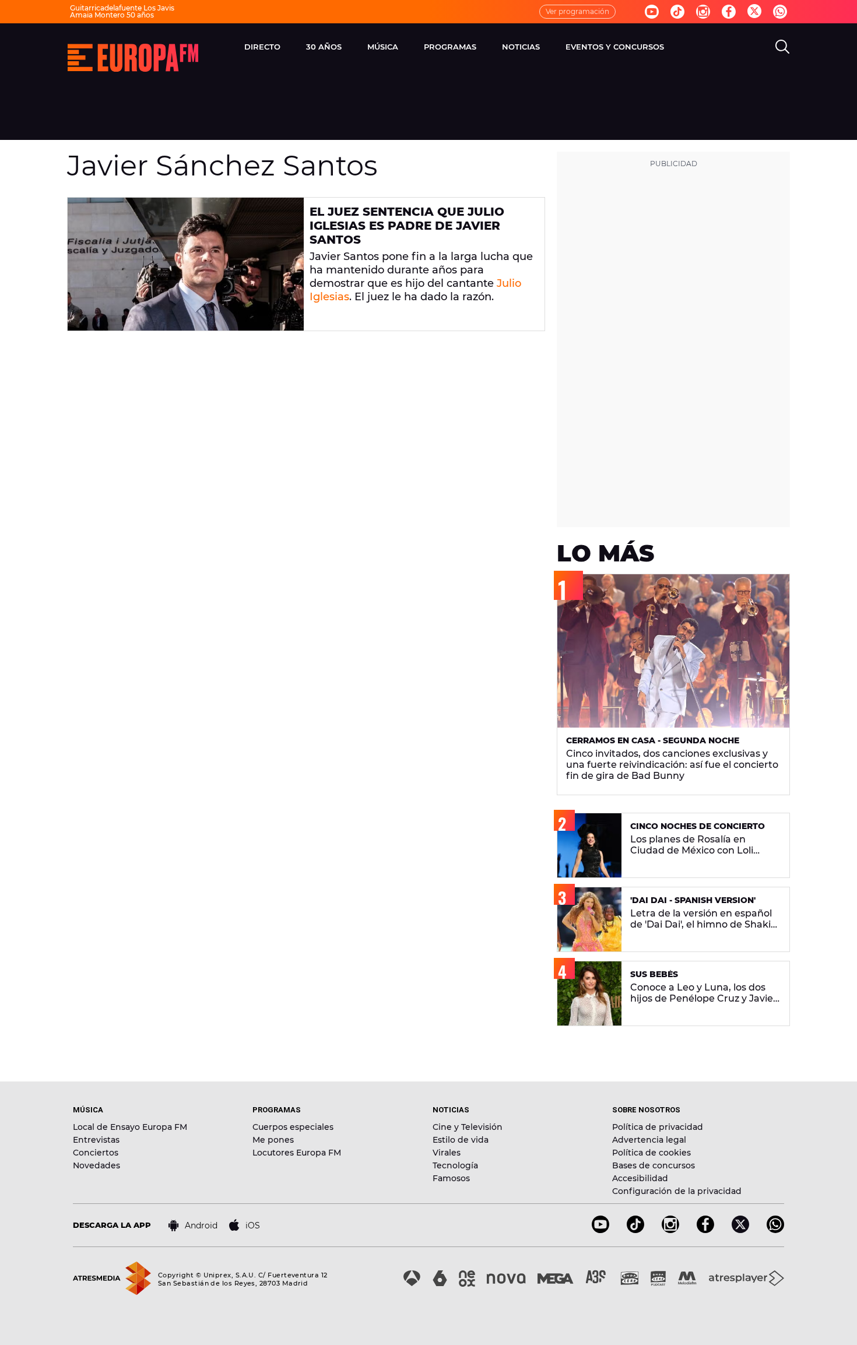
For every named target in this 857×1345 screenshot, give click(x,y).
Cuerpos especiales (292, 1127)
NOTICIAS (521, 46)
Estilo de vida (461, 1140)
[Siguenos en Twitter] (754, 12)
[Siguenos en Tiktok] (677, 12)
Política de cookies (651, 1152)
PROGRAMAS (450, 46)
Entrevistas (96, 1140)
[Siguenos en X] (740, 1229)
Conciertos (95, 1152)
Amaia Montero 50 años (112, 14)
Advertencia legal (649, 1140)
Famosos (451, 1178)
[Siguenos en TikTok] (635, 1229)
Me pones (273, 1140)
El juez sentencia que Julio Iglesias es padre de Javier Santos (407, 226)
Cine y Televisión (468, 1127)
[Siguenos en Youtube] (652, 12)
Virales (447, 1152)
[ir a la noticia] (186, 264)
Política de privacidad (657, 1127)
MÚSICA (382, 46)
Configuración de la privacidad (677, 1191)
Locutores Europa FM (296, 1152)
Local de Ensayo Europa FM (130, 1127)
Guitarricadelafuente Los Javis (122, 7)
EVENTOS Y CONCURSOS (615, 46)
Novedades (96, 1165)
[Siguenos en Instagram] (703, 12)
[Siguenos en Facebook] (729, 12)
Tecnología (455, 1165)
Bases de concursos (653, 1165)
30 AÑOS (324, 46)
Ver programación (577, 11)
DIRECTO (262, 46)
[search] (782, 47)
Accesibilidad (640, 1178)
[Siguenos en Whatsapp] (780, 12)
